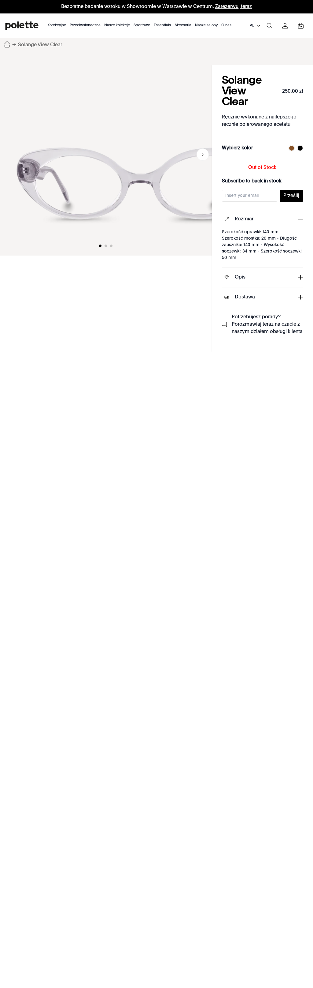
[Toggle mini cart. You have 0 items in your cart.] (300, 25)
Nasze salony (206, 25)
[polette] (22, 25)
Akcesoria (183, 25)
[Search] (269, 25)
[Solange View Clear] (140, 155)
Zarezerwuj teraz (233, 6)
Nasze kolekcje (117, 25)
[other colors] (290, 148)
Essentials (162, 25)
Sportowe (142, 25)
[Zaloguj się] (285, 25)
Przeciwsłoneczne (85, 25)
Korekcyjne (56, 25)
